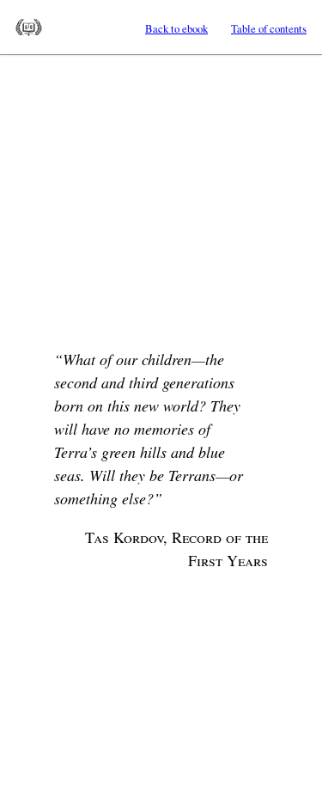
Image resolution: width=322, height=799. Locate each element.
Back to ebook (176, 28)
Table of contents (269, 28)
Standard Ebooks (28, 27)
